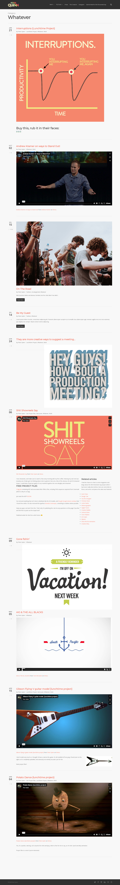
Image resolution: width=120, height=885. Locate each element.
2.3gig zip (19, 489)
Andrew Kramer (46, 210)
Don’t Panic (84, 494)
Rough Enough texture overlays (67, 501)
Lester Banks (85, 503)
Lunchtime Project (31, 31)
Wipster (83, 519)
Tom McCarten (37, 676)
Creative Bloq (85, 524)
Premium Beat (85, 501)
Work (45, 31)
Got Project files (31, 413)
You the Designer (86, 498)
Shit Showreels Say (27, 410)
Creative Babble (85, 510)
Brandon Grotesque (50, 503)
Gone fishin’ (23, 539)
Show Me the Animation (88, 521)
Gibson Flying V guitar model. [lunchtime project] (30, 752)
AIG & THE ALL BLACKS (29, 612)
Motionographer (86, 505)
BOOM (29, 496)
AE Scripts (84, 517)
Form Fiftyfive (85, 514)
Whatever (40, 31)
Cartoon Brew (85, 512)
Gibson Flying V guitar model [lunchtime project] (44, 688)
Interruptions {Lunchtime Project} (35, 28)
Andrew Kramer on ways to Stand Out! (38, 146)
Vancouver (39, 413)
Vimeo (54, 210)
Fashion (28, 292)
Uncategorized (36, 292)
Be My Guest (23, 313)
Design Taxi (84, 496)
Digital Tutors (85, 508)
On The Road (23, 288)
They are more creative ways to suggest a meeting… (45, 339)
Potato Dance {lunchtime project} (35, 777)
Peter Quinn (21, 31)
